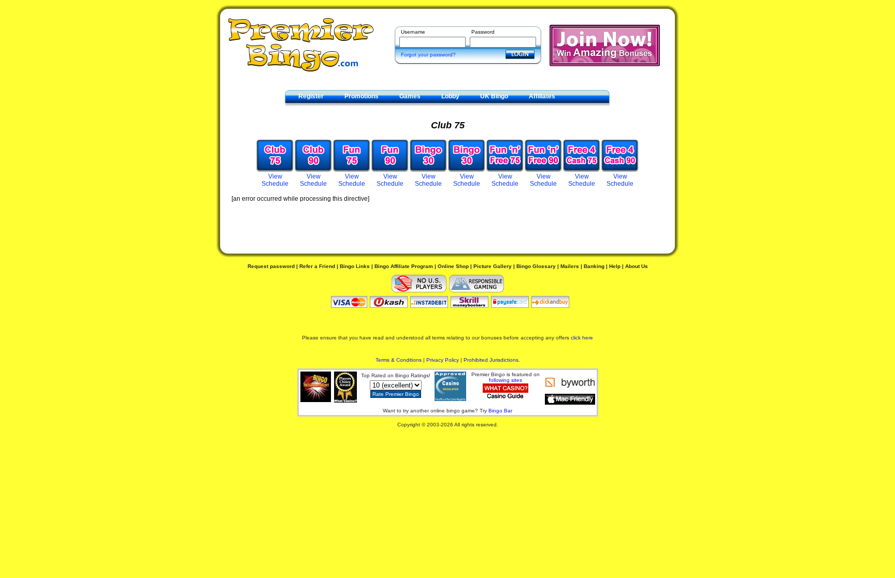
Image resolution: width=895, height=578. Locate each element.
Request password (271, 266)
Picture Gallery (492, 266)
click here (582, 337)
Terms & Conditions (399, 360)
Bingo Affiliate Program (403, 266)
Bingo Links (355, 266)
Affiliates (542, 96)
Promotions (361, 96)
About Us (636, 266)
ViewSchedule (275, 180)
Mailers (569, 266)
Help (614, 266)
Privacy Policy (442, 360)
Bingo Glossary (536, 266)
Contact (310, 108)
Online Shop (453, 266)
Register (311, 96)
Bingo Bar (500, 410)
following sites (505, 380)
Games (410, 96)
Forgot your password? (428, 54)
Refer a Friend (317, 266)
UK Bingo (494, 96)
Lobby (450, 96)
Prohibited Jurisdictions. (492, 360)
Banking (594, 266)
